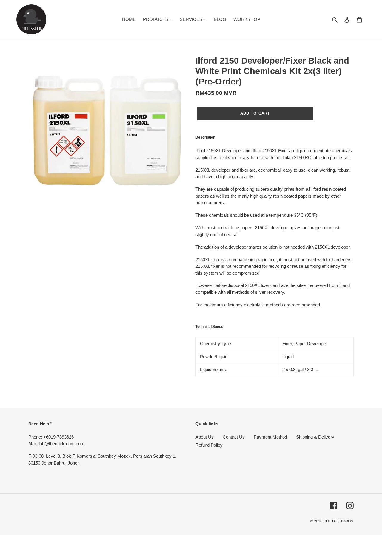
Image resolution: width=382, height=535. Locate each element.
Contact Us (234, 436)
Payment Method (270, 436)
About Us (204, 436)
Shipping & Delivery (315, 436)
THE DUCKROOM (339, 521)
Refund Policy (209, 445)
